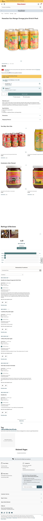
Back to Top (21, 420)
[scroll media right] (40, 234)
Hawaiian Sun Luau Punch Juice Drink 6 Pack (9, 154)
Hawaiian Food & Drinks (21, 453)
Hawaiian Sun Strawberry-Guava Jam (8, 191)
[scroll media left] (3, 234)
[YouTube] (12, 512)
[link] (41, 4)
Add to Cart (25, 94)
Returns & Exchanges (5, 467)
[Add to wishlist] (26, 128)
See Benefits (7, 70)
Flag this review (4, 305)
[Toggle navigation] (2, 4)
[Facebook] (1, 512)
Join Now (22, 0)
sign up (39, 486)
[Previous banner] (1, 1)
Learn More (25, 483)
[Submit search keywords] (40, 7)
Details (7, 77)
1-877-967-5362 (25, 466)
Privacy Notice (9, 517)
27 (8, 63)
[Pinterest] (9, 512)
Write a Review (21, 248)
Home (2, 13)
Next (21, 423)
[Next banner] (41, 1)
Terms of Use (15, 517)
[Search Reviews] (40, 270)
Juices (15, 13)
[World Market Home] (21, 4)
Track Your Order (4, 465)
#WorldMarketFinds (10, 509)
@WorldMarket (4, 509)
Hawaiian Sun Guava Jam (32, 191)
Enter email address (28, 486)
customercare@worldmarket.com (29, 469)
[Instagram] (7, 512)
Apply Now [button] (38, 69)
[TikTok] (4, 512)
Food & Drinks (6, 13)
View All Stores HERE (5, 477)
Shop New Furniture (21, 11)
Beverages (11, 13)
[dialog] (21, 517)
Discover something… (6, 7)
